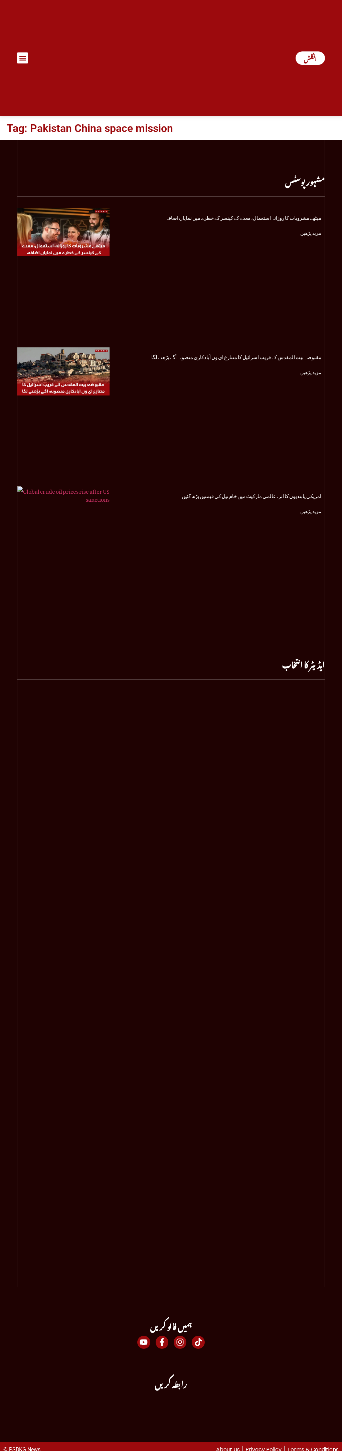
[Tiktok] (198, 1342)
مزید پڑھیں (310, 231)
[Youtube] (143, 1342)
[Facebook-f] (162, 1342)
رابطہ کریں (171, 1383)
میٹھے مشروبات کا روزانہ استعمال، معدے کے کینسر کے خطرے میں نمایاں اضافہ (243, 216)
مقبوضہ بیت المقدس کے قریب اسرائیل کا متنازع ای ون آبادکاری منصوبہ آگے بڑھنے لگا (236, 355)
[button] (22, 57)
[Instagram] (180, 1342)
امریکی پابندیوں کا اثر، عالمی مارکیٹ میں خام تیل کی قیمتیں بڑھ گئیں (251, 494)
